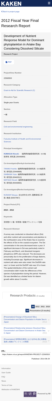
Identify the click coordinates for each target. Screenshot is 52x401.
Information (6, 368)
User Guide (6, 373)
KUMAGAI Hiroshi (11, 154)
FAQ (3, 377)
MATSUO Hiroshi (10, 180)
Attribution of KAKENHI (11, 389)
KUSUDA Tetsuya (11, 195)
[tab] (27, 295)
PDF (9, 62)
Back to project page (11, 12)
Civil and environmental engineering (18, 127)
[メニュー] (49, 3)
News (4, 381)
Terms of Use (7, 385)
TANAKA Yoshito (10, 169)
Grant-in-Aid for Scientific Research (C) (19, 90)
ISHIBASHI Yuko (10, 174)
